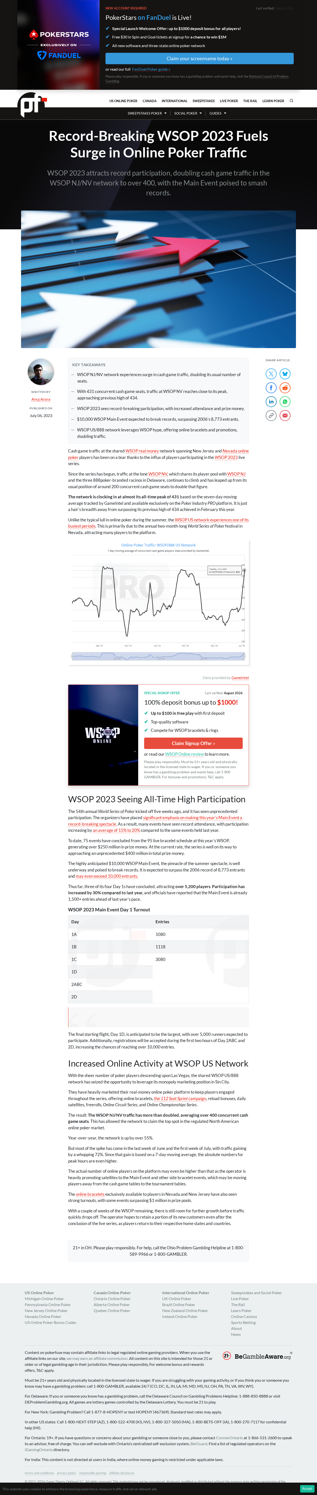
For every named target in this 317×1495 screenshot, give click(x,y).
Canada (150, 101)
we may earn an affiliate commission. (97, 1358)
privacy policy (66, 1473)
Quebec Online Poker (112, 1310)
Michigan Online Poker (44, 1298)
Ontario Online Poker (112, 1298)
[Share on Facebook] (271, 387)
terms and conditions (39, 1473)
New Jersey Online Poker (46, 1310)
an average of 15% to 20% (116, 830)
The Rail (250, 101)
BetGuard (198, 1443)
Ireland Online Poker (180, 1316)
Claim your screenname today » (200, 58)
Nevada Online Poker (43, 1316)
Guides (215, 113)
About (236, 1328)
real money (142, 450)
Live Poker (229, 101)
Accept (307, 1489)
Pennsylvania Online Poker (48, 1304)
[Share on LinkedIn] (271, 401)
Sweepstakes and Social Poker (256, 1292)
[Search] (291, 101)
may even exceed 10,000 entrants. (107, 876)
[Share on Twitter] (271, 373)
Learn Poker (273, 101)
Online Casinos (244, 1316)
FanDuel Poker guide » (151, 69)
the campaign (180, 1098)
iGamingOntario (39, 1449)
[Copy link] (271, 415)
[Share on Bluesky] (285, 373)
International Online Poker (186, 1292)
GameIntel (240, 677)
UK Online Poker (176, 1298)
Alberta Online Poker (112, 1304)
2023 (226, 457)
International (174, 101)
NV (157, 474)
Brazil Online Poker (178, 1304)
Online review (184, 754)
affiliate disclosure (121, 1473)
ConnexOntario (229, 1437)
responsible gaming (92, 1473)
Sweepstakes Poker (145, 113)
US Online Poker (123, 101)
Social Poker (185, 113)
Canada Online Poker (112, 1292)
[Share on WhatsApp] (285, 401)
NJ (236, 474)
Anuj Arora (40, 399)
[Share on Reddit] (285, 387)
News (236, 1334)
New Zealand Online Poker (185, 1310)
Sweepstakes (204, 101)
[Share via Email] (285, 415)
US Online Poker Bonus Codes (50, 1322)
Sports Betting (243, 1322)
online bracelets (90, 1194)
